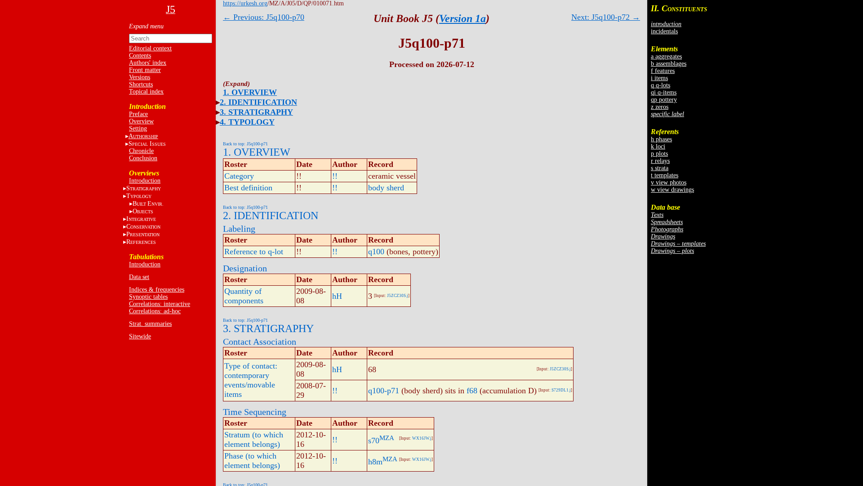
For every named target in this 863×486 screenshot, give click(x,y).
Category (239, 175)
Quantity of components (243, 296)
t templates (664, 175)
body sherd (386, 187)
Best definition (248, 187)
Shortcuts (141, 84)
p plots (659, 153)
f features (663, 71)
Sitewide (140, 336)
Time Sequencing (254, 412)
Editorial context (150, 48)
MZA (386, 437)
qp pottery (664, 99)
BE (148, 203)
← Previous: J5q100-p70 (263, 17)
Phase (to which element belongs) (252, 460)
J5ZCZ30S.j (397, 295)
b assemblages (668, 63)
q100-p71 (383, 390)
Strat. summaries (150, 323)
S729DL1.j (561, 390)
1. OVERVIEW (250, 92)
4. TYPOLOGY (247, 121)
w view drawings (672, 189)
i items (659, 78)
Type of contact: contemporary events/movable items (250, 380)
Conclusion (143, 158)
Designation (245, 268)
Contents (140, 55)
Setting (138, 128)
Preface (138, 114)
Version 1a (462, 18)
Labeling (239, 229)
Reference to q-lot (253, 251)
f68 (472, 390)
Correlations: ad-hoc (155, 311)
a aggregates (666, 56)
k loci (658, 146)
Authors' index (147, 62)
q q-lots (660, 85)
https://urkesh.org (245, 3)
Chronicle (141, 151)
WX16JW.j (422, 438)
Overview (141, 121)
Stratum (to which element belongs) (253, 439)
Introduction (144, 180)
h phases (661, 139)
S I (147, 143)
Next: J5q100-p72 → (605, 17)
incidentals (664, 31)
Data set (139, 277)
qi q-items (663, 92)
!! (335, 175)
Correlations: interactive (159, 304)
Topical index (146, 91)
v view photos (668, 182)
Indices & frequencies (156, 289)
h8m (375, 461)
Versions (139, 77)
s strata (659, 168)
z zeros (659, 107)
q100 (376, 251)
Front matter (145, 70)
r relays (660, 161)
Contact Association (259, 341)
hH (337, 296)
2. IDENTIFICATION (258, 102)
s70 (373, 440)
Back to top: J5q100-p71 (245, 143)
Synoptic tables (148, 296)
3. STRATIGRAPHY (256, 112)
